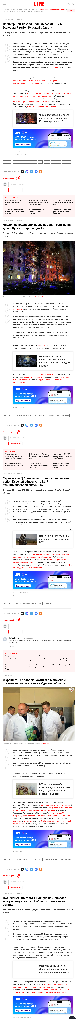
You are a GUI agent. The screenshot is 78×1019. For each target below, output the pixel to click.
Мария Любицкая (19, 407)
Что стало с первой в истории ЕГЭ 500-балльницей (36, 212)
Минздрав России (45, 743)
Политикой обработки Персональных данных (51, 9)
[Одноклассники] (41, 172)
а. (70, 805)
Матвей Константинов (21, 596)
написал (54, 67)
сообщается (17, 309)
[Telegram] (31, 172)
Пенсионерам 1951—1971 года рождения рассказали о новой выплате (38, 203)
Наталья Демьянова (20, 154)
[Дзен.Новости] (22, 172)
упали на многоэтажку (33, 377)
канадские (17, 821)
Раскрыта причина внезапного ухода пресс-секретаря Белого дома (13, 456)
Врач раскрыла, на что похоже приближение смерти (13, 203)
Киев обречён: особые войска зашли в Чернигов (14, 464)
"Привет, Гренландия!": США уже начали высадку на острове (62, 667)
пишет (38, 948)
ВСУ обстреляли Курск (48, 374)
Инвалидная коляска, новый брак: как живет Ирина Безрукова (62, 212)
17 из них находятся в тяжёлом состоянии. (44, 107)
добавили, (42, 345)
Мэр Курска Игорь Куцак (42, 297)
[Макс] (27, 172)
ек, (24, 1017)
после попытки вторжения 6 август (54, 805)
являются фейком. (43, 1011)
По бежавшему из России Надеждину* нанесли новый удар (62, 203)
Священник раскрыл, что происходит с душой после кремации (14, 212)
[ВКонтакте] (36, 172)
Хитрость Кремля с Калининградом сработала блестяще (38, 465)
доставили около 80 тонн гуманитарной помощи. (47, 1017)
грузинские (27, 821)
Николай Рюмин (19, 851)
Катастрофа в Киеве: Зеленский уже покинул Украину (37, 658)
